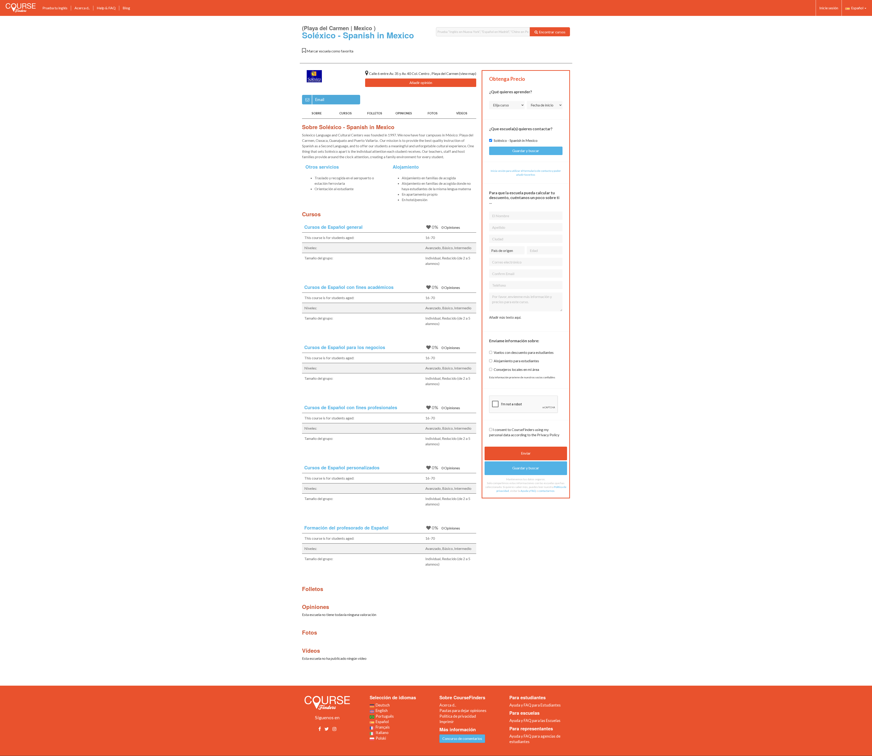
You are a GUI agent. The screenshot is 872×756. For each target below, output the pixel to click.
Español (857, 8)
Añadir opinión (420, 82)
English (381, 710)
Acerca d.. (82, 8)
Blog (126, 8)
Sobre (317, 113)
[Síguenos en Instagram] (334, 728)
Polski (380, 738)
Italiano (381, 732)
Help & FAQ (106, 8)
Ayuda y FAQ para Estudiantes (535, 705)
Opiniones (403, 113)
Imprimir (446, 721)
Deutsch (382, 705)
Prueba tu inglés (54, 8)
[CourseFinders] (20, 7)
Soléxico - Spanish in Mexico (516, 140)
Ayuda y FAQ (528, 491)
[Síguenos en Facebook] (319, 728)
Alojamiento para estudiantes (516, 361)
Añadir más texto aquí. (505, 317)
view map (467, 73)
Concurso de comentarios (462, 738)
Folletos (374, 113)
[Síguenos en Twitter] (327, 728)
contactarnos (546, 491)
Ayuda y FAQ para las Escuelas (534, 720)
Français (382, 727)
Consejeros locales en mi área (516, 369)
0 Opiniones (450, 227)
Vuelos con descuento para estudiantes (524, 352)
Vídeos (461, 113)
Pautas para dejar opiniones (462, 710)
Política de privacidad (457, 716)
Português (384, 716)
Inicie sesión (828, 8)
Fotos (433, 113)
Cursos (345, 113)
